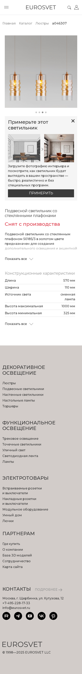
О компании (12, 549)
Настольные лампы (18, 400)
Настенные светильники (23, 395)
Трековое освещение (20, 439)
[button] (36, 112)
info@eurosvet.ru (16, 608)
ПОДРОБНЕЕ (46, 589)
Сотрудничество (16, 561)
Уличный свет (13, 450)
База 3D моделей (17, 555)
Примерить (41, 193)
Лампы (8, 462)
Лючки (8, 521)
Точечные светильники (21, 444)
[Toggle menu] (6, 7)
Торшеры (10, 406)
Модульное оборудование (25, 509)
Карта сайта (12, 567)
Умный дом (12, 515)
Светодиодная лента (20, 456)
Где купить (11, 544)
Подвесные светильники (23, 389)
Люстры (9, 383)
